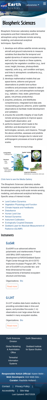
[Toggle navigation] (44, 3)
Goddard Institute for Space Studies (34, 348)
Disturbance (10, 210)
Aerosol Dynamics (13, 216)
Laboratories (31, 5)
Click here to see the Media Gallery (16, 179)
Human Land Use (13, 213)
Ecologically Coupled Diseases (19, 222)
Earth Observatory (34, 338)
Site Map (24, 390)
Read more (12, 286)
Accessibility (8, 390)
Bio (21, 280)
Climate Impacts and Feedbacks (19, 207)
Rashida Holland (27, 380)
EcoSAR (10, 243)
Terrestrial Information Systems (13, 360)
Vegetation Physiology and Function (21, 204)
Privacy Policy (22, 386)
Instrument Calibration (15, 219)
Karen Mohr (37, 373)
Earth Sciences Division (13, 340)
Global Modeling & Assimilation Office (13, 349)
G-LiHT (10, 297)
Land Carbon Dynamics (15, 201)
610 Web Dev (32, 377)
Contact (6, 386)
